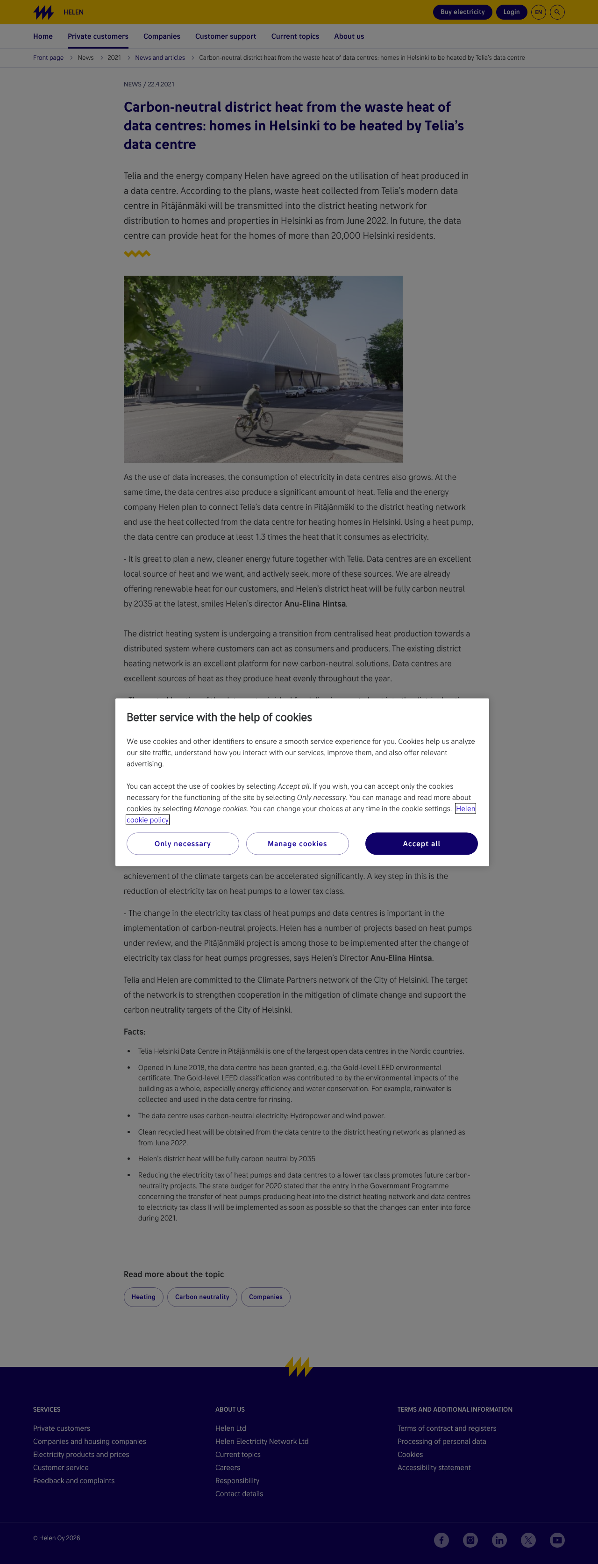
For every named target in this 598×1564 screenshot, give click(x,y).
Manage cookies (297, 843)
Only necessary (183, 843)
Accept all (421, 843)
